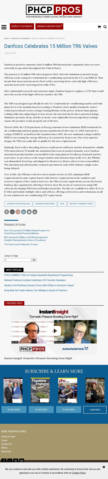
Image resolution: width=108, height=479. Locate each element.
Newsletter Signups (22, 26)
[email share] (29, 212)
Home (6, 38)
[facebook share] (6, 212)
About (4, 447)
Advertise (6, 451)
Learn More (95, 410)
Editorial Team (8, 436)
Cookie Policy (79, 473)
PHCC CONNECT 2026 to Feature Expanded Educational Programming (38, 275)
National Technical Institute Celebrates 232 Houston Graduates (35, 280)
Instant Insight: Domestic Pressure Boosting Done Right (38, 358)
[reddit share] (17, 212)
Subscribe (14, 409)
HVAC (62, 204)
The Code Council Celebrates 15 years (21, 244)
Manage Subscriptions (49, 26)
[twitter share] (12, 212)
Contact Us (6, 444)
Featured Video (14, 303)
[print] (34, 212)
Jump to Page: (11, 255)
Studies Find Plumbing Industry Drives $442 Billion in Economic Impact (39, 285)
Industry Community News (81, 204)
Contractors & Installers (20, 38)
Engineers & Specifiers (45, 204)
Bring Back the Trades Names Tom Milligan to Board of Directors (36, 290)
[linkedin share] (23, 212)
